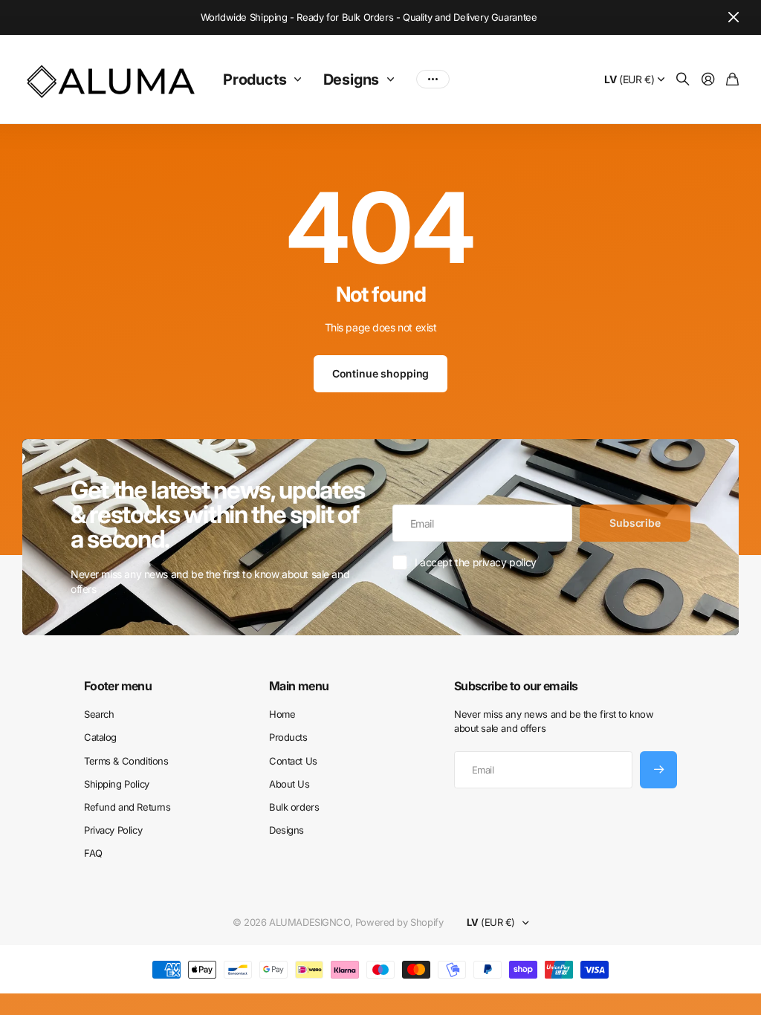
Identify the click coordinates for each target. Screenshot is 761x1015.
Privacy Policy (113, 830)
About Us (289, 784)
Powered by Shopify (399, 922)
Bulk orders (294, 807)
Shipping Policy (116, 784)
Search (99, 714)
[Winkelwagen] (732, 79)
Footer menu (118, 685)
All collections (301, 79)
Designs (351, 79)
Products (254, 79)
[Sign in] (708, 79)
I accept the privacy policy (476, 562)
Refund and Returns (127, 807)
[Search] (683, 79)
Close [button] (733, 17)
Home (282, 714)
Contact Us (293, 761)
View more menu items (433, 79)
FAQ (93, 853)
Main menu (298, 685)
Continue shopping (381, 373)
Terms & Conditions (126, 761)
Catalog (100, 737)
